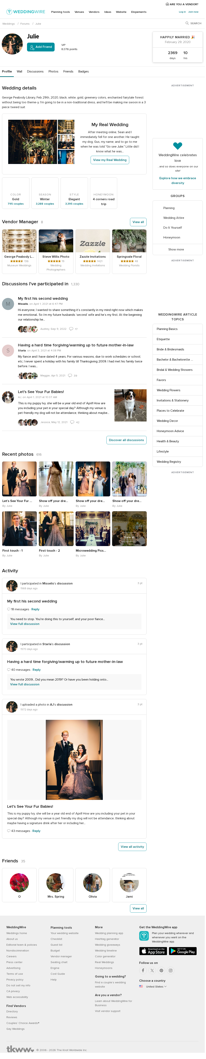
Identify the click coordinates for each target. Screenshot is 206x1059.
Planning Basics (167, 329)
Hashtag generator (107, 939)
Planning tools (60, 12)
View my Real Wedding (110, 160)
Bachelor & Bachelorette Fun (175, 360)
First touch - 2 (49, 551)
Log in (182, 11)
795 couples (16, 203)
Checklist (56, 939)
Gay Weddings (15, 1029)
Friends (68, 71)
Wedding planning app (109, 933)
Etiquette (163, 339)
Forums (25, 23)
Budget (55, 950)
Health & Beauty (168, 441)
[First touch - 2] (56, 528)
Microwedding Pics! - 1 (91, 551)
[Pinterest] (161, 970)
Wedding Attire (173, 218)
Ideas (107, 12)
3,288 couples (45, 203)
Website (121, 12)
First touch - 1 (12, 551)
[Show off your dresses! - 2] (92, 478)
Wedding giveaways (107, 944)
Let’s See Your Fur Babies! (41, 391)
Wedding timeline (106, 950)
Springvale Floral (129, 257)
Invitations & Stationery (173, 400)
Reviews (11, 1017)
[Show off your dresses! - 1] (56, 478)
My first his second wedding (43, 298)
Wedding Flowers (168, 390)
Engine (55, 968)
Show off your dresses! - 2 (91, 501)
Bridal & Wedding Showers (175, 370)
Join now (193, 11)
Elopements (138, 12)
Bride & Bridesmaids (170, 349)
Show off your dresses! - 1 (54, 501)
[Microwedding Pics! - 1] (92, 528)
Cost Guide (58, 974)
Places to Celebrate (170, 411)
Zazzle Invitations (93, 257)
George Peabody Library (19, 257)
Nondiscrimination (17, 950)
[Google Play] (183, 954)
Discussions (35, 71)
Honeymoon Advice (170, 431)
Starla (22, 350)
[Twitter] (152, 970)
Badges (83, 71)
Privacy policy (14, 979)
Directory (12, 1011)
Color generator (105, 956)
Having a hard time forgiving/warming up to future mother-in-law (76, 345)
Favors (161, 380)
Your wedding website (65, 933)
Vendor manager (61, 956)
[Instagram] (170, 970)
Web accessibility (17, 997)
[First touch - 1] (19, 528)
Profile (7, 71)
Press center (14, 962)
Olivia (93, 897)
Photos (53, 71)
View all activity (132, 847)
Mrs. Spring (56, 897)
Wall (19, 71)
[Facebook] (143, 970)
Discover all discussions (126, 440)
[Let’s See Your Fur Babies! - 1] (19, 478)
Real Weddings (104, 962)
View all (138, 222)
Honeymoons (103, 968)
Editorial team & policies (21, 944)
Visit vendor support (107, 1011)
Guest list (56, 944)
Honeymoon (171, 237)
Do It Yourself (172, 228)
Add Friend (43, 47)
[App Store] (153, 954)
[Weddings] (25, 12)
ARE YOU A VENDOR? (183, 4)
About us (12, 939)
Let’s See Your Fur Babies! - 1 (17, 501)
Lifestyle (163, 452)
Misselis (23, 304)
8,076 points (69, 49)
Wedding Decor (167, 421)
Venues (79, 12)
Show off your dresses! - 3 (127, 501)
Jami (129, 897)
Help (54, 979)
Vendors (94, 12)
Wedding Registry (169, 462)
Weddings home (16, 933)
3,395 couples (74, 203)
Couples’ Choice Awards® (22, 1023)
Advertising (13, 968)
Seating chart (59, 962)
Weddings (8, 23)
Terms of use (14, 974)
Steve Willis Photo (55, 257)
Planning (169, 208)
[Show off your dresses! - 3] (129, 478)
